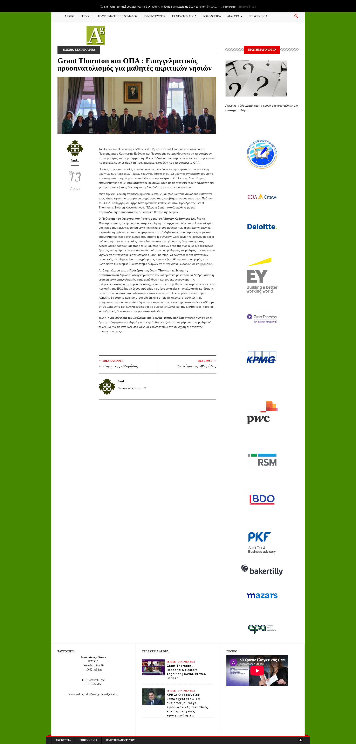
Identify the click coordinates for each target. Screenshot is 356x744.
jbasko (75, 160)
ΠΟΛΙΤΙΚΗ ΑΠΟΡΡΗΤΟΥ (120, 740)
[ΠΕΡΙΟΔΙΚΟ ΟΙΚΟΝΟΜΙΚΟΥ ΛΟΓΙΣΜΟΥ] (96, 35)
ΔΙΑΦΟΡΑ (233, 16)
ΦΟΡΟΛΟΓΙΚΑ (212, 16)
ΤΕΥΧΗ (86, 16)
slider (68, 49)
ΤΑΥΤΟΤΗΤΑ (63, 740)
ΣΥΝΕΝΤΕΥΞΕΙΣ (154, 16)
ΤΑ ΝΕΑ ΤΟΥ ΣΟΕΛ (184, 16)
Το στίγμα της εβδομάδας (118, 366)
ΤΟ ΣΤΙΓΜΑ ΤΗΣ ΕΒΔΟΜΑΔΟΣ (117, 16)
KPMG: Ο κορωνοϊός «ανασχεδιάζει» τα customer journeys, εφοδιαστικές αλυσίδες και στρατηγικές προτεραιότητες (187, 705)
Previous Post (111, 360)
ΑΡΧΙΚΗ (69, 16)
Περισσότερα (247, 6)
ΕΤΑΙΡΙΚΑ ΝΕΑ (85, 49)
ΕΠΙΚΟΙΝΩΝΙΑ (258, 16)
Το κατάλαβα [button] (228, 6)
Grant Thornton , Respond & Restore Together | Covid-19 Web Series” (186, 672)
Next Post (207, 360)
